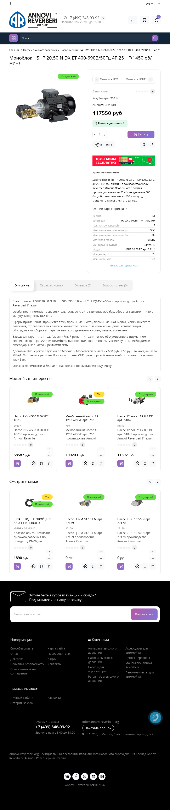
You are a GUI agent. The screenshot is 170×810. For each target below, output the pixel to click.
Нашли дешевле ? (110, 123)
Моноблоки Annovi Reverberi (138, 665)
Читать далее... (127, 200)
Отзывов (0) (83, 285)
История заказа (21, 703)
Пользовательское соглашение (23, 671)
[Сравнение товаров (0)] (132, 20)
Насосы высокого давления (100, 660)
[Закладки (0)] (144, 20)
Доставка (16, 659)
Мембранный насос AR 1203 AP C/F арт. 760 (82, 418)
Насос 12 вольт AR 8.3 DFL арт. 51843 (135, 418)
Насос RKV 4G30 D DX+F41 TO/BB (32, 418)
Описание (22, 285)
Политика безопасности (27, 664)
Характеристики (51, 285)
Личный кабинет (22, 698)
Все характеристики (124, 265)
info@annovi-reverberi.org (100, 722)
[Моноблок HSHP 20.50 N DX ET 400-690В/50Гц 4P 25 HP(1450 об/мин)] (46, 106)
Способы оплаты (22, 648)
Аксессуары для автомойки (136, 650)
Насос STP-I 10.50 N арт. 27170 (134, 521)
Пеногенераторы (137, 658)
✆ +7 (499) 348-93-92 (81, 17)
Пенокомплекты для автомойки (139, 674)
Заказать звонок (98, 728)
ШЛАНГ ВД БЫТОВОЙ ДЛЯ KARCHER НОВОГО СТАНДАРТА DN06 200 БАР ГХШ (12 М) (32, 524)
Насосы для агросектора (97, 669)
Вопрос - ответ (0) (115, 285)
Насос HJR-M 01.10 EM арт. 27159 (84, 521)
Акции (52, 659)
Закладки (54, 698)
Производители (59, 654)
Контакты (54, 664)
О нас (14, 654)
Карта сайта (56, 648)
